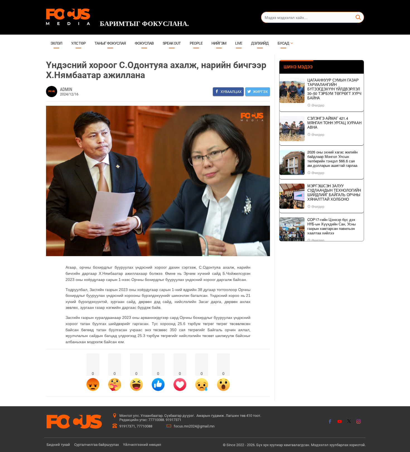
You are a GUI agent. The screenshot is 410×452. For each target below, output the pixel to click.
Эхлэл (56, 43)
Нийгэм (218, 43)
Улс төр (78, 43)
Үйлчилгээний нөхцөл (142, 445)
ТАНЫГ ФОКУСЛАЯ (110, 43)
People (196, 43)
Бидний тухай (58, 445)
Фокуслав (144, 43)
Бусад (283, 43)
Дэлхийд (260, 43)
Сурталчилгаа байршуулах (96, 445)
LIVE (238, 43)
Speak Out (172, 43)
